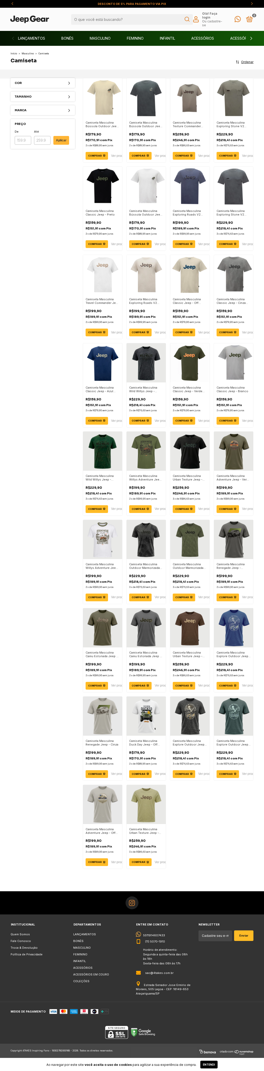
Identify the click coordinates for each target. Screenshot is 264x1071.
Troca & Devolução (24, 947)
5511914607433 (154, 935)
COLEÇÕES (81, 981)
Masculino (28, 53)
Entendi (209, 1064)
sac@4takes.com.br (159, 973)
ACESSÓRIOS (202, 38)
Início (14, 53)
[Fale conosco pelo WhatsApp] (237, 20)
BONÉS (67, 38)
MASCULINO (100, 38)
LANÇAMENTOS (31, 38)
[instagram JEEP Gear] (132, 902)
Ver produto (119, 156)
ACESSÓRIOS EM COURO (91, 974)
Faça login (209, 15)
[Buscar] (187, 19)
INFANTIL (167, 38)
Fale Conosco (21, 941)
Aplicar (61, 140)
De (17, 131)
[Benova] (207, 1052)
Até (36, 131)
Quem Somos (20, 934)
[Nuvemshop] (237, 1052)
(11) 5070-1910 (155, 941)
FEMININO (135, 38)
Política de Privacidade (27, 954)
